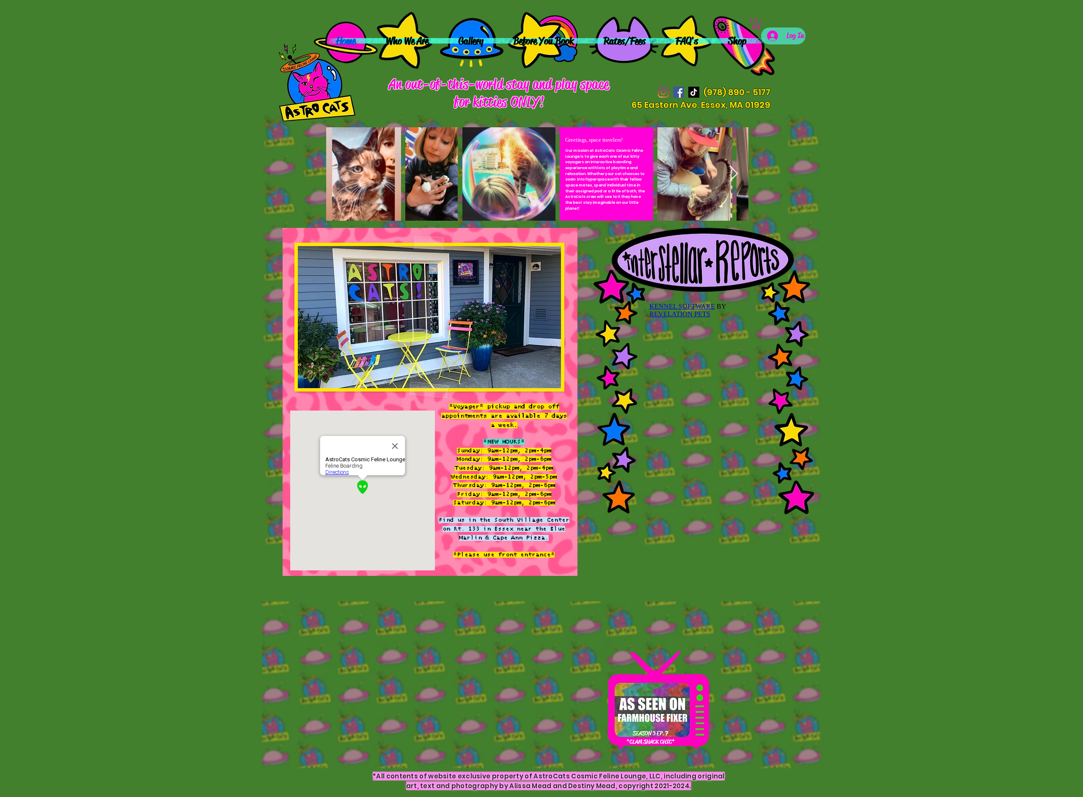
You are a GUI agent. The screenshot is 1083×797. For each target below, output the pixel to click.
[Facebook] (678, 92)
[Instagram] (663, 92)
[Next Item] (734, 174)
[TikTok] (693, 92)
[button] (756, 24)
